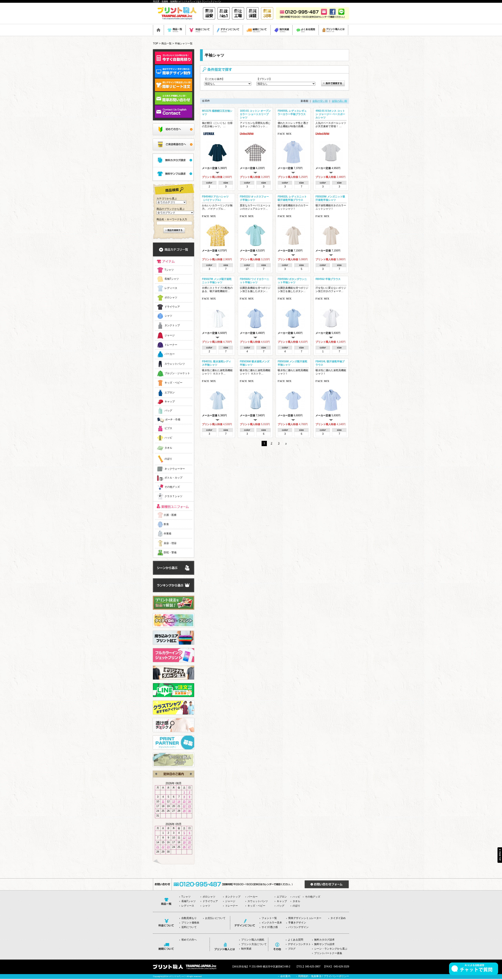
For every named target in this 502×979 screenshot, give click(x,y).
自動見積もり (189, 918)
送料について (189, 927)
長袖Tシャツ (172, 278)
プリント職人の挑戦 (252, 939)
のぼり (168, 459)
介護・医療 (170, 514)
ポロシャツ (171, 297)
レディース (171, 288)
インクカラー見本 (272, 922)
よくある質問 (295, 939)
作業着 (167, 533)
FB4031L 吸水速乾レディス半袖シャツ (216, 363)
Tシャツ (169, 269)
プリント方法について (254, 944)
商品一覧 (166, 43)
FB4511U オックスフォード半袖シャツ (254, 198)
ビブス (168, 428)
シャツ (168, 315)
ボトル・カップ (173, 477)
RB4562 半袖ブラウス (328, 279)
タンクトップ (172, 325)
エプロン (170, 392)
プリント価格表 (190, 922)
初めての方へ (189, 939)
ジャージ (170, 335)
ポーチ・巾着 (172, 419)
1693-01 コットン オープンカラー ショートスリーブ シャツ (255, 114)
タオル (168, 448)
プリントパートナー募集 (328, 953)
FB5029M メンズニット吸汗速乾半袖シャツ (330, 198)
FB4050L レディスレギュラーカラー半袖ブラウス (292, 112)
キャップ (170, 401)
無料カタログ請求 (324, 939)
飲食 (166, 524)
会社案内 (285, 976)
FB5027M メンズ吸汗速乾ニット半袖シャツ (217, 281)
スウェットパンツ (175, 363)
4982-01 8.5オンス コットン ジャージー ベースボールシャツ (330, 114)
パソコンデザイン (298, 927)
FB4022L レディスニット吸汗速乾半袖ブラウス (292, 198)
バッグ (168, 410)
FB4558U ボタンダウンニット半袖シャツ (292, 281)
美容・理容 (170, 543)
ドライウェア (172, 306)
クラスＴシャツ (173, 496)
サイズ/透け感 (270, 927)
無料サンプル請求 (324, 944)
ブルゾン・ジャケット (177, 373)
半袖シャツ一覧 (184, 43)
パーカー (170, 354)
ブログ (292, 948)
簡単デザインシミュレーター (304, 918)
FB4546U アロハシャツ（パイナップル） (215, 198)
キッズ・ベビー (173, 382)
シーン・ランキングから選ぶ (330, 948)
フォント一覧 (269, 918)
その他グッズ (172, 487)
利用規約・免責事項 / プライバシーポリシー (323, 976)
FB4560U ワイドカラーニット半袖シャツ (254, 281)
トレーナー (171, 344)
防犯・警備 (170, 552)
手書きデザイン (297, 922)
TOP (155, 43)
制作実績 (246, 948)
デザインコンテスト (299, 944)
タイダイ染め (338, 918)
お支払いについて (215, 918)
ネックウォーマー (175, 468)
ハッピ (168, 437)
